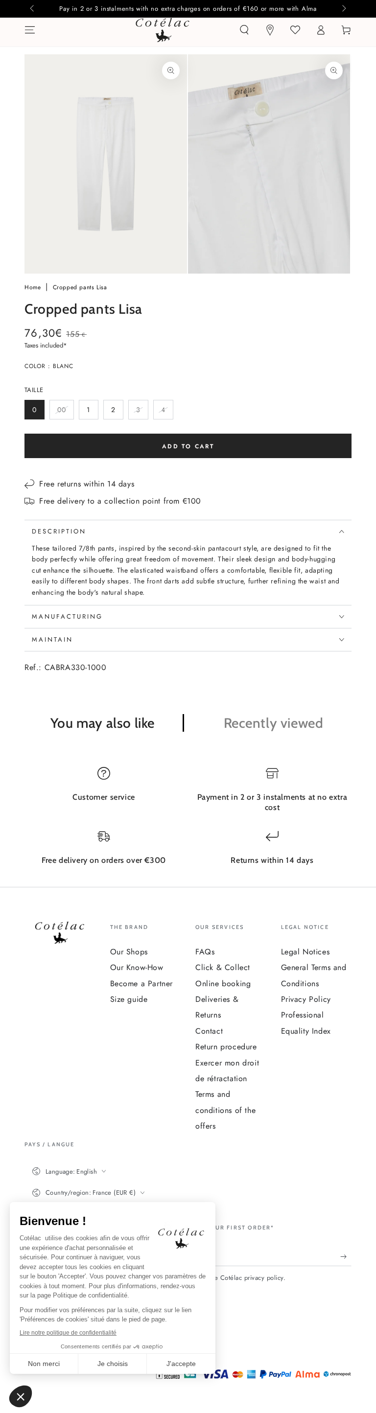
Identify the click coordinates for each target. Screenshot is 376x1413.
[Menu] (30, 30)
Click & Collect (222, 967)
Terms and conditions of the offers (225, 1110)
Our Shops (129, 951)
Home (33, 287)
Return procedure (226, 1046)
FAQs (204, 951)
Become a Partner (141, 983)
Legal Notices (305, 951)
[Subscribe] (346, 1256)
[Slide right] (343, 9)
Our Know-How (137, 967)
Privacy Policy (306, 999)
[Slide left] (32, 9)
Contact (209, 1031)
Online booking (223, 983)
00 (65, 412)
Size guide (129, 999)
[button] (244, 30)
